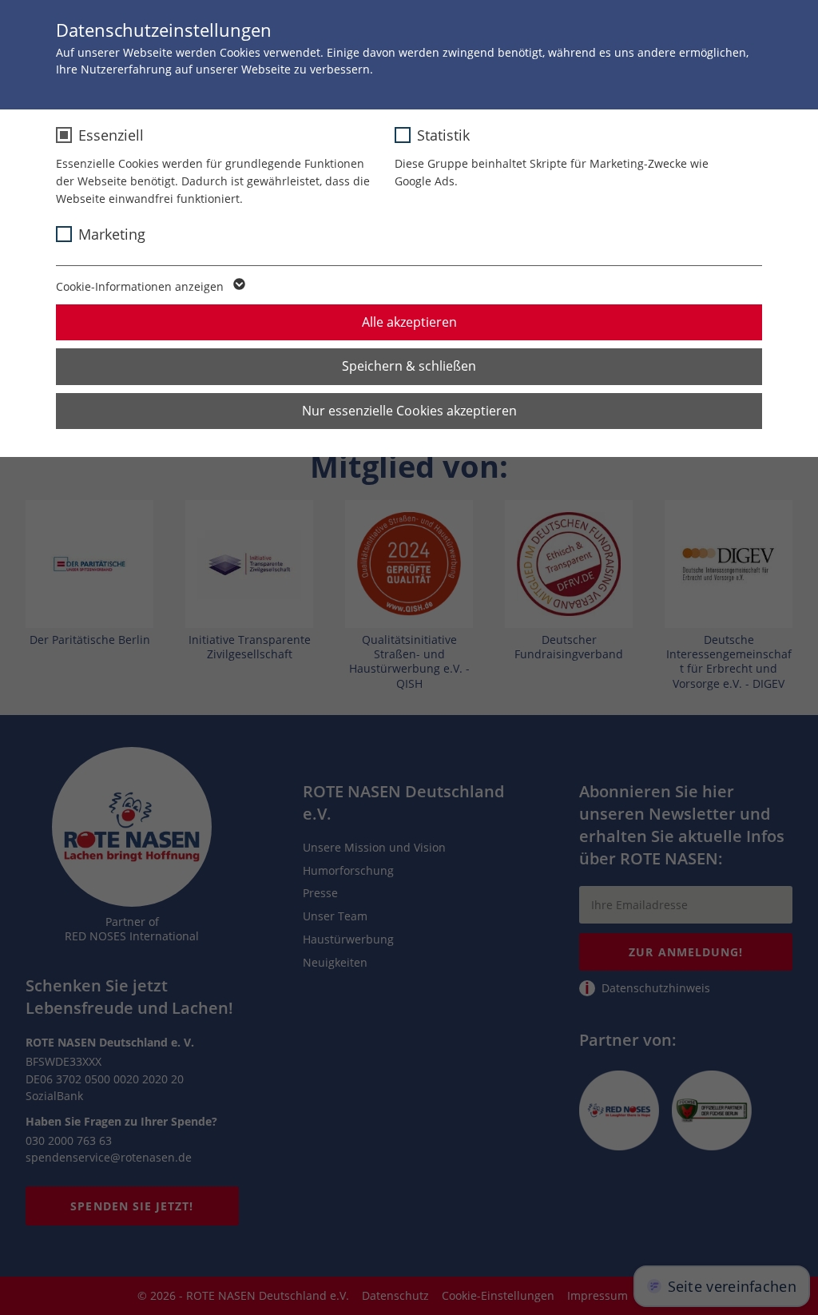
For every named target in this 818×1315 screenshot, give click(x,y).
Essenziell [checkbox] (111, 135)
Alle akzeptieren (409, 322)
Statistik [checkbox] (443, 135)
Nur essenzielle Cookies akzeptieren (409, 410)
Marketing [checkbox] (111, 234)
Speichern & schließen (409, 366)
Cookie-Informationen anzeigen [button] (141, 286)
